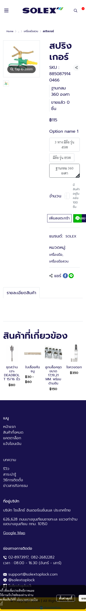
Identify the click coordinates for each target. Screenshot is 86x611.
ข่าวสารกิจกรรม (15, 486)
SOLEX (71, 236)
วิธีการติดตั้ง (13, 480)
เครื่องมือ (56, 254)
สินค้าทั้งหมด (13, 432)
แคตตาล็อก (12, 438)
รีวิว (6, 469)
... (18, 31)
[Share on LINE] (71, 275)
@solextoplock (21, 580)
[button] (75, 10)
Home (9, 31)
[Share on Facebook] (65, 275)
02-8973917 (18, 557)
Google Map (14, 533)
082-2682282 (42, 557)
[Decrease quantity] (66, 196)
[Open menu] (6, 10)
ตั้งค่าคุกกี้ (65, 598)
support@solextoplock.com (33, 574)
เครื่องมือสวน (31, 31)
